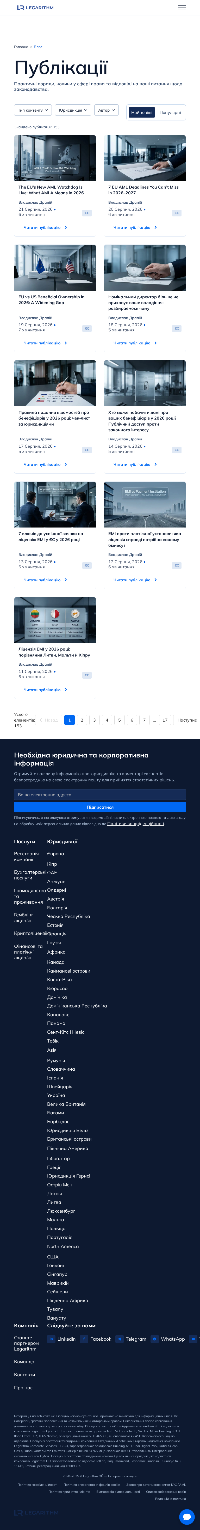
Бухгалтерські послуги (30, 875)
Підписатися (100, 807)
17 (165, 720)
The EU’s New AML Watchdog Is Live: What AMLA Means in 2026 (51, 189)
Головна (21, 46)
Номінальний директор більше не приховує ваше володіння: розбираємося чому (143, 302)
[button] (187, 1517)
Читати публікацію (42, 227)
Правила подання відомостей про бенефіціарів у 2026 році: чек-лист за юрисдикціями (54, 418)
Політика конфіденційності (37, 1485)
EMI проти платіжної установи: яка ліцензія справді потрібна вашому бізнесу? (144, 539)
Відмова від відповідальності (118, 1492)
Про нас (23, 1388)
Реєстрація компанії (26, 856)
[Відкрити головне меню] (182, 7)
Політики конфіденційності (135, 823)
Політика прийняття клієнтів (69, 1492)
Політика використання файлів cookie (92, 1485)
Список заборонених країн (166, 1492)
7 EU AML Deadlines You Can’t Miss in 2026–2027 (143, 189)
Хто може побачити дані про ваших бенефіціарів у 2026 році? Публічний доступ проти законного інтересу (142, 421)
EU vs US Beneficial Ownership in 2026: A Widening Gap (51, 299)
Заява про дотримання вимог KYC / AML (156, 1485)
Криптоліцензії (30, 933)
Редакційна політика (170, 1499)
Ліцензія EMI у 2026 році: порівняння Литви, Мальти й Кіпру (54, 651)
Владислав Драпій (35, 202)
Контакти (24, 1375)
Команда (24, 1362)
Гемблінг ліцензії (23, 917)
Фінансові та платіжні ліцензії (28, 951)
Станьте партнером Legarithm (26, 1343)
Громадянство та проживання (30, 896)
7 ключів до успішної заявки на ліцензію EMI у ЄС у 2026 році (50, 536)
